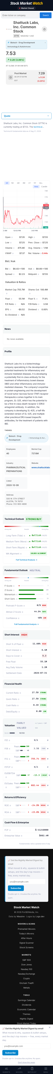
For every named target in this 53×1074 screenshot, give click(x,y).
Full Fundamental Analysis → (26, 624)
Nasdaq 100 (26, 969)
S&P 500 (26, 960)
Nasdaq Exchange (26, 974)
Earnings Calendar (26, 1000)
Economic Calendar (26, 1009)
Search (46, 15)
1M (18, 183)
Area (36, 187)
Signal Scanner (26, 943)
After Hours (26, 938)
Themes (26, 1014)
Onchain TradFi (26, 983)
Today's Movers (26, 933)
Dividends (26, 1005)
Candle (44, 187)
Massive (21, 916)
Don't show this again (26, 1062)
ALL (41, 183)
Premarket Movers (26, 929)
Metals (26, 987)
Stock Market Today (26, 1023)
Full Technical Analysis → (26, 560)
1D (7, 183)
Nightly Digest (26, 1019)
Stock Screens (26, 947)
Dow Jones (26, 964)
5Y (35, 183)
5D (12, 183)
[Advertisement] (26, 101)
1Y (29, 183)
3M (24, 183)
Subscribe (16, 888)
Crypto (26, 978)
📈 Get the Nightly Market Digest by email (25, 862)
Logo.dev (40, 916)
